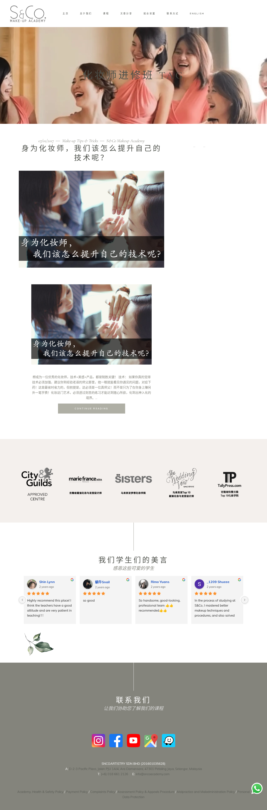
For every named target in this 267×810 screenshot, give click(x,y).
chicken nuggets (136, 582)
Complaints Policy (102, 792)
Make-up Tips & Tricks (80, 140)
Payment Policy (77, 792)
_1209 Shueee (22, 582)
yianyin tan (187, 582)
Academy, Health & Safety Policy (40, 792)
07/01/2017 (46, 140)
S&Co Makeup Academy (125, 140)
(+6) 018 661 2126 (114, 774)
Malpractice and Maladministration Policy (206, 792)
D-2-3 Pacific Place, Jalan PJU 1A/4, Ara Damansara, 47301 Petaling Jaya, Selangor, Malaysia (135, 769)
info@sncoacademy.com (153, 774)
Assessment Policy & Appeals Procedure (146, 792)
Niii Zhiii (73, 582)
